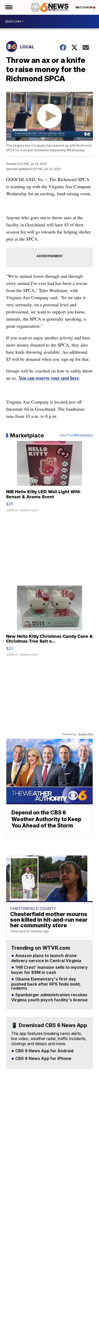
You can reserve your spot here (49, 378)
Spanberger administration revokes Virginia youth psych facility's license (49, 997)
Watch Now (84, 7)
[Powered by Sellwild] (85, 734)
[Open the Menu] (8, 7)
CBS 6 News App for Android (43, 1051)
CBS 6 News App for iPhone (42, 1058)
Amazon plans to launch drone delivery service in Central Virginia (46, 958)
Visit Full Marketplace (76, 435)
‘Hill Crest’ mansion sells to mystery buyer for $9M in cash (49, 970)
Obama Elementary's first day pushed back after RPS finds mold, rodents (46, 984)
